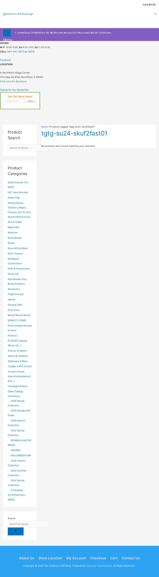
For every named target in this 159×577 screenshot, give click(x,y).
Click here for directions (13, 81)
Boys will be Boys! (18, 248)
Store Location (50, 558)
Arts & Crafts (15, 222)
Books (11, 242)
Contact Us (131, 558)
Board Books (15, 237)
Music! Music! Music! (19, 315)
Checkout (98, 558)
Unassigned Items (17, 386)
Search (12, 518)
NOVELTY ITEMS (17, 320)
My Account (76, 558)
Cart (114, 558)
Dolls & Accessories (19, 268)
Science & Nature (17, 350)
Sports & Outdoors (18, 355)
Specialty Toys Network (99, 565)
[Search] (16, 531)
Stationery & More (18, 361)
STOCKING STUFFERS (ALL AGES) (16, 495)
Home (44, 126)
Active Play (14, 197)
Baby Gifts (13, 227)
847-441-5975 (15, 51)
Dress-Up (13, 273)
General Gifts (15, 304)
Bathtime (13, 232)
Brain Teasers (15, 253)
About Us (26, 558)
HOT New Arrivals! (18, 192)
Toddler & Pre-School (20, 366)
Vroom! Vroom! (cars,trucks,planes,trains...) (19, 376)
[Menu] (7, 32)
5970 (31, 51)
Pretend (12, 335)
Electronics (14, 289)
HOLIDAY (15, 450)
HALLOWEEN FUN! (21, 455)
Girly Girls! (14, 310)
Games (11, 299)
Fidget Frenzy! (16, 294)
